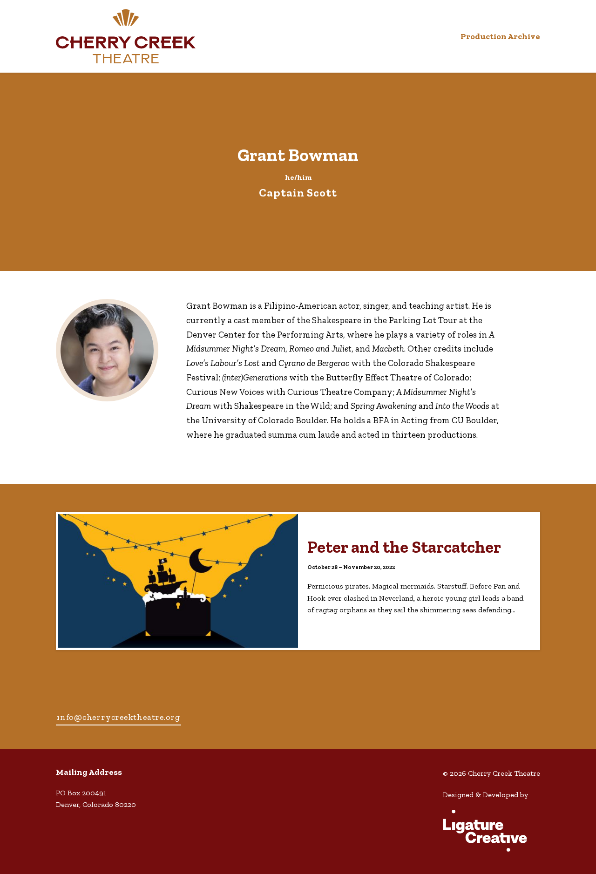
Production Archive (500, 36)
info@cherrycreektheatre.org (118, 717)
